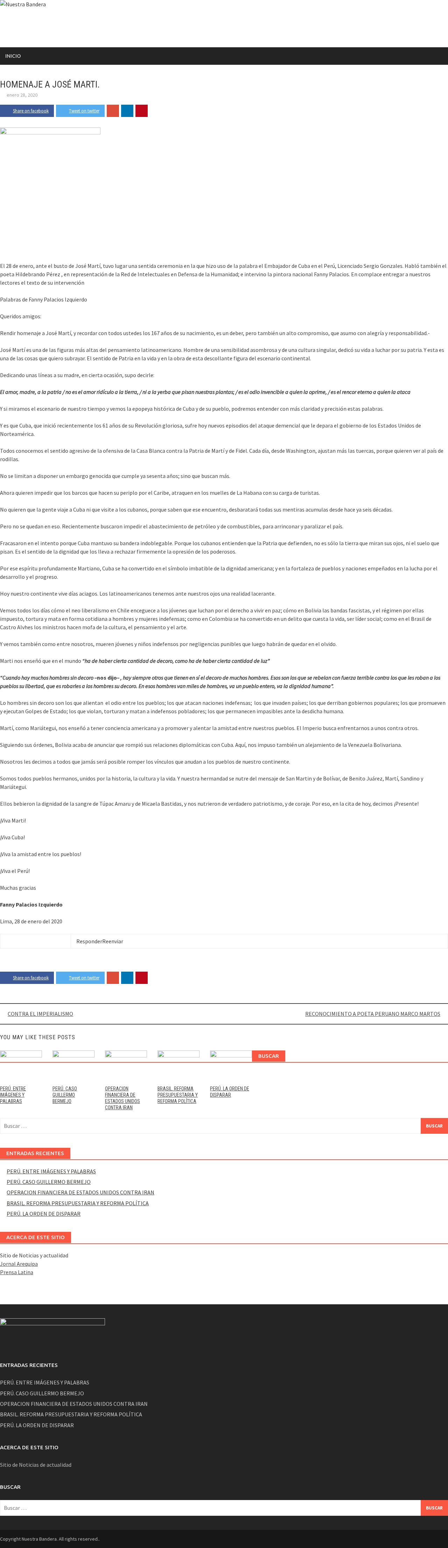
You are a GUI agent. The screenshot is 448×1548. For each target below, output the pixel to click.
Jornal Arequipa (19, 1263)
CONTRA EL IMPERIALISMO (40, 1013)
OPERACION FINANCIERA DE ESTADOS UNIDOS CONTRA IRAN (80, 1192)
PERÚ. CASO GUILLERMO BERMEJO (64, 1095)
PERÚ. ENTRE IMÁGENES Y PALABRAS (13, 1095)
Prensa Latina (16, 1272)
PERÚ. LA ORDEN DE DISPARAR (43, 1213)
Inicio (13, 56)
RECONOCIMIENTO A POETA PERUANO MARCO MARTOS (372, 1013)
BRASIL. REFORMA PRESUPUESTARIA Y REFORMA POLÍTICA (178, 1095)
